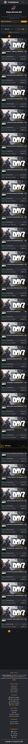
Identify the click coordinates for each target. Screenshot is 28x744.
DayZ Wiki (14, 712)
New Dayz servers (14, 721)
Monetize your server (14, 716)
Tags (8, 29)
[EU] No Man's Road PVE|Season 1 (15, 406)
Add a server (14, 686)
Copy (4, 56)
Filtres (21, 29)
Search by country (14, 723)
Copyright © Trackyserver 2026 (14, 741)
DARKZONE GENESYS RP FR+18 (14, 359)
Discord (15, 731)
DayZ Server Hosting (14, 714)
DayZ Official (14, 710)
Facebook (14, 735)
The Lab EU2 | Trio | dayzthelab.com (16, 98)
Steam (14, 737)
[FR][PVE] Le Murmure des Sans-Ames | (17, 169)
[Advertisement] (14, 652)
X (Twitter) (14, 733)
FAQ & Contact (14, 691)
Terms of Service (14, 690)
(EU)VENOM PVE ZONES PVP (13, 311)
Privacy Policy (14, 688)
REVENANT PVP (10, 430)
